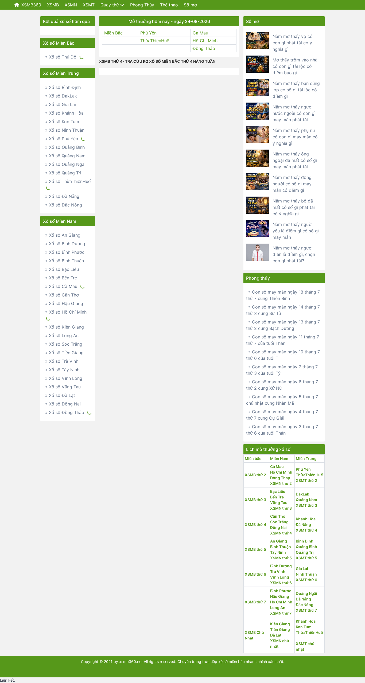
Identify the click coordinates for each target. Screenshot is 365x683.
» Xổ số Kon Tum (62, 121)
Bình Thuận (280, 546)
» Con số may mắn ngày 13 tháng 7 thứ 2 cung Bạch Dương (283, 325)
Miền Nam (279, 458)
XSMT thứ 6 (306, 579)
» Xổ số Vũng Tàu (63, 386)
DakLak (302, 494)
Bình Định (304, 541)
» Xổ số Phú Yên (61, 138)
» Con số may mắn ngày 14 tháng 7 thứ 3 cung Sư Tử (283, 310)
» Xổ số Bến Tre (61, 277)
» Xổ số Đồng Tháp (64, 412)
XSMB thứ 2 (255, 475)
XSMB (53, 4)
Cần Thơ (277, 516)
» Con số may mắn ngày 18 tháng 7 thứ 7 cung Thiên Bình (283, 295)
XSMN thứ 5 (281, 558)
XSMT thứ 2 (306, 480)
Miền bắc (253, 458)
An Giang (278, 541)
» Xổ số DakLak (61, 96)
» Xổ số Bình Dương (65, 243)
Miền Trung (306, 458)
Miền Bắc (113, 33)
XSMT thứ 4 (306, 530)
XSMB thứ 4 (255, 524)
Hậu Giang (279, 596)
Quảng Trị (305, 552)
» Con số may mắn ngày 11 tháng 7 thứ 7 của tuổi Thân (282, 340)
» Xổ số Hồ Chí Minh (66, 312)
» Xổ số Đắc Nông (63, 205)
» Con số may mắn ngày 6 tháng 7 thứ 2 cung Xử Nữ (282, 385)
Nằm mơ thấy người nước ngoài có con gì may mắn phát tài (294, 113)
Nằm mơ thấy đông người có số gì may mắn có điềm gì (292, 184)
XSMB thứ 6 (255, 574)
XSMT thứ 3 (306, 505)
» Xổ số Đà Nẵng (62, 196)
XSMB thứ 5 (255, 549)
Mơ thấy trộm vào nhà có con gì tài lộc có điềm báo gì (295, 66)
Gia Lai (302, 568)
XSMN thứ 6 (281, 582)
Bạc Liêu (277, 491)
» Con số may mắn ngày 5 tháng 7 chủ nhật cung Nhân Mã (282, 400)
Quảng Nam (306, 499)
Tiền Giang (280, 629)
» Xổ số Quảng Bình (65, 147)
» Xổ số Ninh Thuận (64, 130)
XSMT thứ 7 (306, 610)
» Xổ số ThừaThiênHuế (68, 181)
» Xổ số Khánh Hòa (64, 113)
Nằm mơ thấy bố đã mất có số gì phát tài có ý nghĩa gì (294, 207)
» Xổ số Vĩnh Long (63, 378)
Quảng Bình (306, 546)
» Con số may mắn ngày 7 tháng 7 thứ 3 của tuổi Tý (282, 370)
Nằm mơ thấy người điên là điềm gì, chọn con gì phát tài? (294, 254)
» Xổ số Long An (62, 335)
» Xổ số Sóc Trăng (63, 344)
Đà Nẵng (303, 524)
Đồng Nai (278, 527)
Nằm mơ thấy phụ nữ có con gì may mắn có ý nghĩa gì (295, 137)
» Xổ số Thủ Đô (60, 57)
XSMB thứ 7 (255, 602)
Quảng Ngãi (306, 593)
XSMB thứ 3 (255, 499)
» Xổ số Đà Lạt (60, 395)
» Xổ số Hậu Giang (64, 303)
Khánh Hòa (306, 519)
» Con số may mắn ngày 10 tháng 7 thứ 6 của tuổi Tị (283, 355)
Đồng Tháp (204, 48)
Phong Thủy (142, 4)
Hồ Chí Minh (205, 40)
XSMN (71, 4)
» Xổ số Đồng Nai (63, 404)
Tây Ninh (278, 552)
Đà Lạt (275, 635)
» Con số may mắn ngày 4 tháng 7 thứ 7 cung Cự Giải (282, 415)
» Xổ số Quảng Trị (63, 172)
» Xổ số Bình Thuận (64, 260)
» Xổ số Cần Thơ (62, 295)
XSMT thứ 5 (306, 558)
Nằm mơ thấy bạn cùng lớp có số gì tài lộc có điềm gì (296, 90)
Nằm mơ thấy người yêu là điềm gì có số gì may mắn (296, 231)
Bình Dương (281, 566)
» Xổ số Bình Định (63, 87)
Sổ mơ (190, 4)
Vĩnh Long (279, 577)
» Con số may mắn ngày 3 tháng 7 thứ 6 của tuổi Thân (282, 430)
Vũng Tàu (279, 502)
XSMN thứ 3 (281, 508)
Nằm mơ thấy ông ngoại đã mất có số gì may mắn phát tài (295, 160)
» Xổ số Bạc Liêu (62, 269)
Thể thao (169, 4)
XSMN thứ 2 (281, 483)
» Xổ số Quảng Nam (65, 155)
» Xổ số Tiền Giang (64, 352)
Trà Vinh (277, 571)
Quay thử (109, 4)
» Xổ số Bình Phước (64, 252)
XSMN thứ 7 (281, 613)
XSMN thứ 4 (281, 533)
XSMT (89, 4)
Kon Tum (304, 627)
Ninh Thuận (306, 574)
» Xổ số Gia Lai (60, 104)
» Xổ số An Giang (62, 235)
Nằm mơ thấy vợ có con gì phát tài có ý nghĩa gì (293, 43)
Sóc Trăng (279, 522)
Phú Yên (148, 33)
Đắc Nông (304, 604)
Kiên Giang (280, 624)
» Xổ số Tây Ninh (62, 369)
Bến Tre (277, 497)
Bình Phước (280, 590)
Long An (277, 607)
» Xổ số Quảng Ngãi (65, 164)
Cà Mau (200, 33)
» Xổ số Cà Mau (61, 286)
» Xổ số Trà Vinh (61, 361)
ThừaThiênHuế (154, 40)
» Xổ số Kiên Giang (64, 327)
